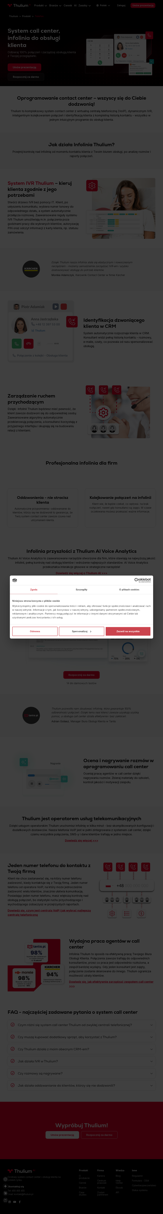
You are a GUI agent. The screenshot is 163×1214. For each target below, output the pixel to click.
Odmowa (35, 631)
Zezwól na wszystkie (128, 631)
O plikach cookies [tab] (129, 589)
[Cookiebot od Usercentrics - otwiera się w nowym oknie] (137, 580)
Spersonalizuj (79, 631)
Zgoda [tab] (33, 589)
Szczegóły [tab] (81, 589)
